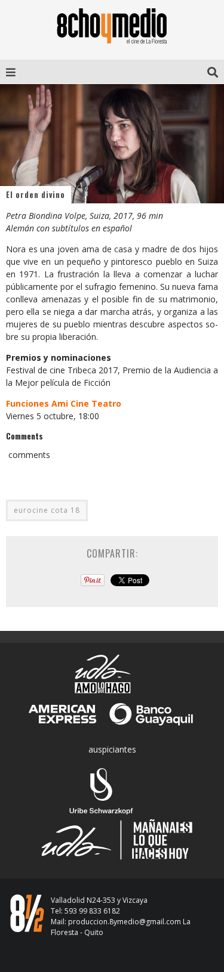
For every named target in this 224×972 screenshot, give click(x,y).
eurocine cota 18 (47, 510)
